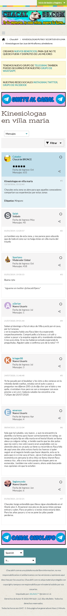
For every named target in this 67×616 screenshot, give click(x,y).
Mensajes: (18, 172)
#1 (61, 180)
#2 (61, 230)
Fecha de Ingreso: (21, 169)
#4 (61, 320)
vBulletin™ (34, 594)
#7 (61, 498)
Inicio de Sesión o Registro (50, 2)
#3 (61, 274)
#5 (61, 375)
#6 (61, 427)
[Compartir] (59, 171)
